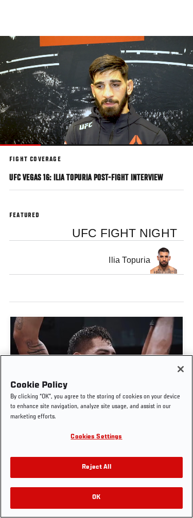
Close (174, 55)
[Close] (180, 369)
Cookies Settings (96, 437)
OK (96, 497)
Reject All (96, 467)
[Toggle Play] (21, 152)
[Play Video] (96, 90)
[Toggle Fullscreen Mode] (172, 152)
